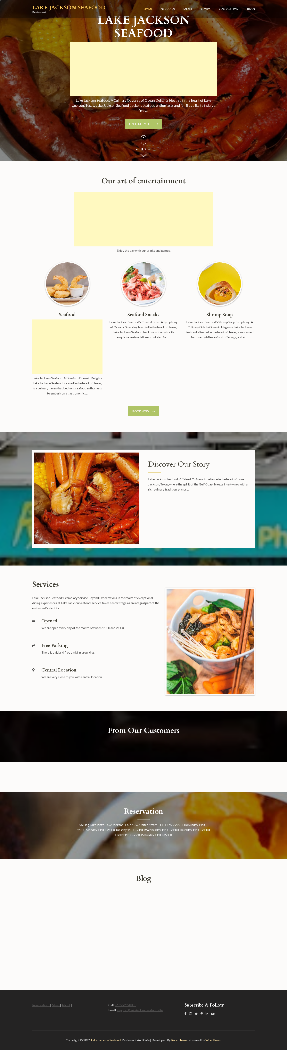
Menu (187, 9)
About (66, 1005)
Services (168, 9)
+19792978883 (125, 1005)
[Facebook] (185, 1014)
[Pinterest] (202, 1014)
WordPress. (213, 1040)
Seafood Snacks (143, 315)
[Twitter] (196, 1014)
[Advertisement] (143, 69)
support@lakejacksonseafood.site (140, 1010)
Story (205, 9)
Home (148, 9)
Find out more (140, 124)
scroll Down (143, 149)
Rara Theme (179, 1040)
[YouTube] (213, 1014)
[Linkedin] (207, 1014)
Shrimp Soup (220, 315)
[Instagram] (190, 1014)
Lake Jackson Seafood (68, 7)
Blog (251, 9)
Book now (140, 411)
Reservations (41, 1005)
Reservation (228, 9)
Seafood (67, 315)
